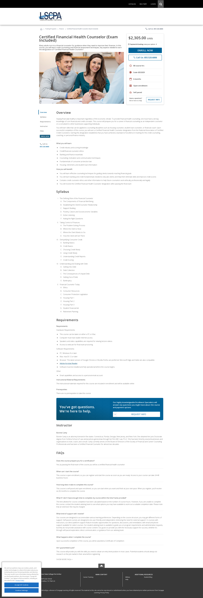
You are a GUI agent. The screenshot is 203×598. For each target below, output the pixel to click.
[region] (21, 579)
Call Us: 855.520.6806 (154, 29)
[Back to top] (101, 574)
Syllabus (43, 117)
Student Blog (148, 577)
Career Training (88, 577)
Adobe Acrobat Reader (68, 363)
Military (127, 577)
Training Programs (50, 29)
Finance (61, 29)
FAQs (42, 131)
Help (126, 579)
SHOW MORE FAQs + (64, 559)
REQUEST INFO (154, 100)
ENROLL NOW (145, 50)
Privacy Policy (104, 593)
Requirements (45, 122)
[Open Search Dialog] (161, 4)
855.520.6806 (44, 147)
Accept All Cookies (21, 585)
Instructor (44, 126)
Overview (43, 112)
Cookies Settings (21, 590)
